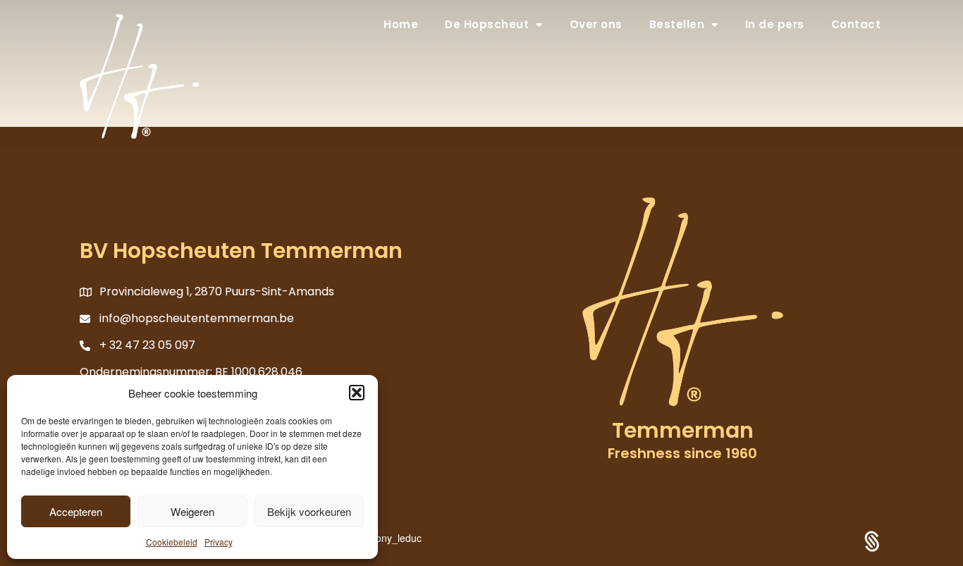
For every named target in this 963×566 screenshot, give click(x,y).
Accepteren (75, 511)
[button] (357, 393)
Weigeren (192, 511)
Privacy (218, 542)
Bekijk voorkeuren (309, 511)
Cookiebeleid (171, 542)
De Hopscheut (487, 24)
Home (401, 24)
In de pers (774, 24)
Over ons (596, 24)
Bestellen (677, 24)
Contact (856, 24)
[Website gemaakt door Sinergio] (872, 539)
